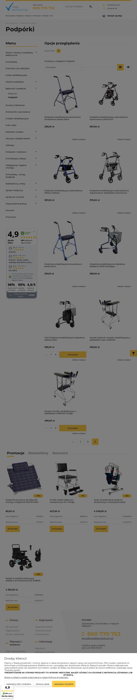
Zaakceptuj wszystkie (63, 684)
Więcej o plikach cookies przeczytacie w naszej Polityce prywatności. (36, 677)
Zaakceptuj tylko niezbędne (18, 684)
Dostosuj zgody (42, 684)
